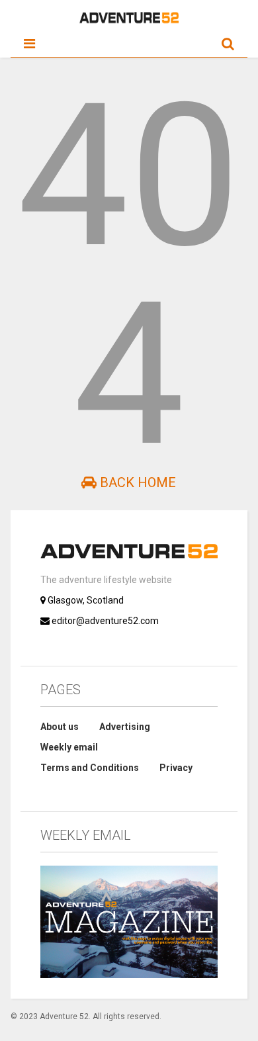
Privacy (176, 767)
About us (59, 726)
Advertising (124, 726)
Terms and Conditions (89, 767)
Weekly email (69, 747)
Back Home (136, 482)
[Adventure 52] (129, 20)
